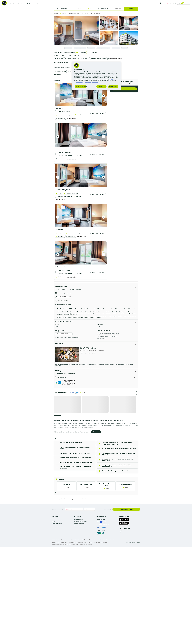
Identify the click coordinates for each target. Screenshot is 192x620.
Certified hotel (60, 58)
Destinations (12, 3)
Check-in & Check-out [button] (64, 321)
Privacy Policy (88, 82)
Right (103, 95)
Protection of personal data (90, 539)
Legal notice (104, 542)
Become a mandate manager (80, 521)
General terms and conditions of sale (75, 539)
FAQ (53, 519)
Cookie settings (97, 542)
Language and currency (57, 509)
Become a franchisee (79, 523)
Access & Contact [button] (62, 286)
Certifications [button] (60, 377)
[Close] (117, 65)
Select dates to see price (124, 89)
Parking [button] (58, 370)
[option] (81, 94)
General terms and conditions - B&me (59, 542)
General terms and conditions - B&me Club (106, 539)
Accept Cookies (113, 86)
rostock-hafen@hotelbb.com (99, 58)
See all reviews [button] (57, 415)
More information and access (61, 62)
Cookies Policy (79, 82)
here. (112, 79)
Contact (53, 521)
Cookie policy (90, 542)
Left (57, 95)
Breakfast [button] (59, 343)
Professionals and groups (41, 3)
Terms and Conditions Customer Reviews (77, 542)
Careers (76, 526)
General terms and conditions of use (59, 539)
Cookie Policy (95, 82)
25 (135, 42)
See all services (57, 74)
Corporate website (78, 519)
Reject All (101, 86)
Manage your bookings (57, 523)
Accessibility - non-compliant (86, 544)
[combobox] (66, 8)
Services (19, 3)
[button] (104, 9)
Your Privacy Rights (81, 86)
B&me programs (28, 3)
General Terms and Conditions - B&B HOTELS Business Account (65, 544)
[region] (96, 76)
